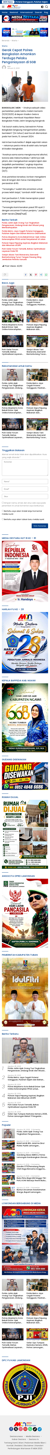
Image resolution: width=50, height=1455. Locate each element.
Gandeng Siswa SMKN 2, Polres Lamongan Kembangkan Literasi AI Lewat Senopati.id (32, 1156)
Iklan (21, 1442)
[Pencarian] (46, 7)
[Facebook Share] (26, 275)
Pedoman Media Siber (35, 1442)
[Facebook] (11, 1429)
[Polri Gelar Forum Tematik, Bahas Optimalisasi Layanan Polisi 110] (12, 341)
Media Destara (33, 1436)
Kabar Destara (19, 1439)
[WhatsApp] (30, 1429)
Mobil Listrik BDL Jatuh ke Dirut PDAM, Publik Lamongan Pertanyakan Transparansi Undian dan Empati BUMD (30, 1144)
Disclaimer (28, 1445)
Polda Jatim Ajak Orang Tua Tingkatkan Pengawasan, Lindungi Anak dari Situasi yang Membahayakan (23, 225)
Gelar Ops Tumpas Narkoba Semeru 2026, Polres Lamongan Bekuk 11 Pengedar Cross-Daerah (27, 1115)
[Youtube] (25, 1429)
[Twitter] (16, 1429)
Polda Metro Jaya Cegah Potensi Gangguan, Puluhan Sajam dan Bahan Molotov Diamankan (24, 232)
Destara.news (16, 1436)
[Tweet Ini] (31, 275)
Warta (4, 46)
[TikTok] (35, 1429)
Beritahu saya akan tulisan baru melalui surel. (24, 519)
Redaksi (18, 1445)
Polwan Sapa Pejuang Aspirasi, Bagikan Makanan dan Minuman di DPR (25, 244)
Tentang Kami (10, 1442)
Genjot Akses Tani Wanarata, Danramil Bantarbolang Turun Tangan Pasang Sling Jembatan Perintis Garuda (21, 257)
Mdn (9, 66)
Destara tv (34, 1439)
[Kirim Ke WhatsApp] (46, 275)
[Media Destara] (13, 7)
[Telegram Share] (41, 275)
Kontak (10, 1445)
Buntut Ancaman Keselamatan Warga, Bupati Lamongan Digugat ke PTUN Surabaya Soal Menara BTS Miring (31, 1191)
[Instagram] (21, 1429)
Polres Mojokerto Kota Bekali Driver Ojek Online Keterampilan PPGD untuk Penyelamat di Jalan (24, 238)
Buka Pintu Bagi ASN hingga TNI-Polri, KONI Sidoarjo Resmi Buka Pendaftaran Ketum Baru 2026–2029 (32, 1179)
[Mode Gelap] (42, 7)
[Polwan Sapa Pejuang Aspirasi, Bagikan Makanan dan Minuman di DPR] (37, 316)
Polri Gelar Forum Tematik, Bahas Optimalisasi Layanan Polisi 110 (23, 250)
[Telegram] (40, 1429)
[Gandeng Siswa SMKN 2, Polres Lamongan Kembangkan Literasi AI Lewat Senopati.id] (8, 1156)
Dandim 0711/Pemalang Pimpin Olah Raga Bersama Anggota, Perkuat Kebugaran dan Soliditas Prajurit (32, 1167)
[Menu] (3, 7)
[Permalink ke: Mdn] (4, 67)
